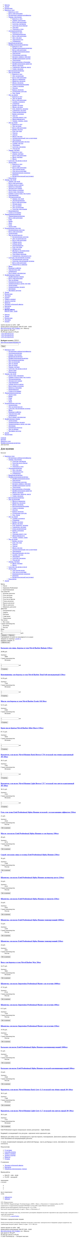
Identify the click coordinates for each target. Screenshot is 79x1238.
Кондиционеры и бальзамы (21, 62)
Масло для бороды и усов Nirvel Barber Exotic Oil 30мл (24, 701)
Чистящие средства (14, 290)
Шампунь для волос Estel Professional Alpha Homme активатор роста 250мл (32, 877)
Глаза (10, 225)
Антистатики (12, 285)
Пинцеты (15, 174)
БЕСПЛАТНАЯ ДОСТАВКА (10, 328)
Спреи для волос (17, 69)
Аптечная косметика (15, 31)
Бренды (7, 5)
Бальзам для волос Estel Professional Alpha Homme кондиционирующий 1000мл (34, 1047)
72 (20, 639)
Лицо (10, 223)
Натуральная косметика (16, 70)
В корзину (4, 669)
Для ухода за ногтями (19, 171)
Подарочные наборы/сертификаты (19, 15)
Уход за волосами (14, 72)
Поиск (3, 346)
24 (16, 639)
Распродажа (8, 8)
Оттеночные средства (19, 55)
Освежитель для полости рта (21, 256)
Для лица (15, 27)
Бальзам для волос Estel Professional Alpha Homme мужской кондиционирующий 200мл (37, 1068)
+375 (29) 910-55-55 (7, 333)
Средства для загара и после (17, 160)
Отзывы (7, 308)
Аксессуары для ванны (16, 192)
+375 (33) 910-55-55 (7, 335)
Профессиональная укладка (21, 58)
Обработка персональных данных (16, 1169)
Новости (7, 302)
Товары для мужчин (15, 17)
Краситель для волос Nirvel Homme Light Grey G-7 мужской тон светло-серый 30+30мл (37, 1111)
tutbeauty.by (8, 1197)
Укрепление (7, 618)
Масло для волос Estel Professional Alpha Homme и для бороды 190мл (30, 833)
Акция (7, 292)
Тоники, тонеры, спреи (20, 121)
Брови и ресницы (18, 114)
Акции (7, 6)
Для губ (14, 115)
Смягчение (6, 616)
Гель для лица (7, 597)
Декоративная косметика (13, 214)
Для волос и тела (17, 29)
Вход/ (2, 342)
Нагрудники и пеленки (16, 190)
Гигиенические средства (13, 228)
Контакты (8, 306)
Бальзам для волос (9, 593)
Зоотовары (12, 289)
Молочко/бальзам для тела (20, 141)
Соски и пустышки (14, 212)
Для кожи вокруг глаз (19, 117)
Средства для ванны (19, 147)
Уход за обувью (13, 280)
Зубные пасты (17, 242)
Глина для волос (8, 601)
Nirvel (5, 586)
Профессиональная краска (21, 51)
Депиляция (16, 145)
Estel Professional (8, 590)
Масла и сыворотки (18, 79)
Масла (14, 159)
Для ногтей (16, 148)
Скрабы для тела (17, 143)
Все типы (6, 622)
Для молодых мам (14, 270)
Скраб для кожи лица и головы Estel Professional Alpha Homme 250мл (30, 855)
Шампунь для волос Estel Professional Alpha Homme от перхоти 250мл (30, 899)
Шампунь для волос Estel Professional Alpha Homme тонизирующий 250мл (32, 941)
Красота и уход (10, 10)
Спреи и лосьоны (18, 86)
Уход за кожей (16, 205)
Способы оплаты (10, 1152)
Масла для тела (17, 136)
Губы (10, 219)
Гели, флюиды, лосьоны (20, 109)
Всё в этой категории (15, 13)
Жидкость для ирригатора (20, 250)
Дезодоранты (16, 140)
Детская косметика (14, 197)
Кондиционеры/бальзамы (20, 84)
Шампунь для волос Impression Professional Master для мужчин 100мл (30, 1005)
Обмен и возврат (10, 299)
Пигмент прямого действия (21, 57)
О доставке (8, 1150)
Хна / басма (16, 93)
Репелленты (12, 178)
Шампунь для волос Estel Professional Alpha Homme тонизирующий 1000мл (32, 920)
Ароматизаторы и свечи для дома (19, 283)
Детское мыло (16, 204)
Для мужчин (16, 60)
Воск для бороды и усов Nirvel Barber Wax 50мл (21, 962)
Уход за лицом (13, 95)
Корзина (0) (17, 342)
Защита (5, 612)
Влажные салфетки (14, 268)
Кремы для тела (17, 129)
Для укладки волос (18, 169)
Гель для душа (7, 595)
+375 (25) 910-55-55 (7, 337)
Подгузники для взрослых (17, 273)
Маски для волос (17, 65)
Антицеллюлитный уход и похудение (24, 138)
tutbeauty (7, 1199)
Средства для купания (19, 209)
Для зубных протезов (19, 254)
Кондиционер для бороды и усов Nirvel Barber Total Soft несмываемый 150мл (33, 675)
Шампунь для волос (18, 81)
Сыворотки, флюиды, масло (21, 67)
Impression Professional (10, 588)
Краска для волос (18, 89)
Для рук (15, 133)
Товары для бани (14, 150)
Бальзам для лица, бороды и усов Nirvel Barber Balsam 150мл (26, 648)
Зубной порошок (17, 252)
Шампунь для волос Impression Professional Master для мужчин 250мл (30, 1026)
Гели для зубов (17, 247)
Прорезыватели (13, 211)
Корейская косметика (15, 43)
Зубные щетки (17, 244)
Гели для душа (17, 131)
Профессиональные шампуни (22, 64)
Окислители (16, 53)
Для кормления (13, 195)
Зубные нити (16, 249)
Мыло (10, 266)
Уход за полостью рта (15, 235)
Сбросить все (5, 642)
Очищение (15, 103)
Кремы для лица (17, 105)
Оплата (7, 297)
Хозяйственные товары (12, 275)
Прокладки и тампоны (19, 264)
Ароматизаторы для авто (16, 287)
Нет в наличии (6, 828)
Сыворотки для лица (19, 110)
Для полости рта (17, 39)
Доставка (8, 295)
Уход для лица (17, 38)
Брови (10, 221)
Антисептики (12, 233)
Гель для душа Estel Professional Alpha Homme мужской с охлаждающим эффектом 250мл (38, 812)
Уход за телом (12, 122)
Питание (6, 614)
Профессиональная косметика (18, 44)
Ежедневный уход (9, 610)
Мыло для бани (17, 157)
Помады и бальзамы (15, 186)
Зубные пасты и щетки (16, 185)
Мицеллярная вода (18, 119)
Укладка (15, 88)
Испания (6, 625)
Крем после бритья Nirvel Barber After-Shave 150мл (22, 728)
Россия (5, 627)
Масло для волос (8, 605)
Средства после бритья (19, 25)
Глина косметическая (19, 112)
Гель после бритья (9, 599)
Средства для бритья (19, 24)
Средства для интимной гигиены (19, 257)
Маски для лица (17, 107)
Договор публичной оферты (14, 304)
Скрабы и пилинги (18, 102)
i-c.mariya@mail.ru (14, 1216)
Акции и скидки (10, 301)
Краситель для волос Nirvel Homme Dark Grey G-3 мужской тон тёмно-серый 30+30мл (37, 1090)
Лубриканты (16, 41)
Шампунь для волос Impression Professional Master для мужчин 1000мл (30, 984)
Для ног (15, 135)
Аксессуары (12, 162)
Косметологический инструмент (23, 176)
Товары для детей (10, 180)
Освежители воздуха (15, 282)
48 (18, 639)
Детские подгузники (15, 188)
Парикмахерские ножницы (21, 173)
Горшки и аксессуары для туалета (19, 193)
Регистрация (8, 342)
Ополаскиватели (17, 245)
